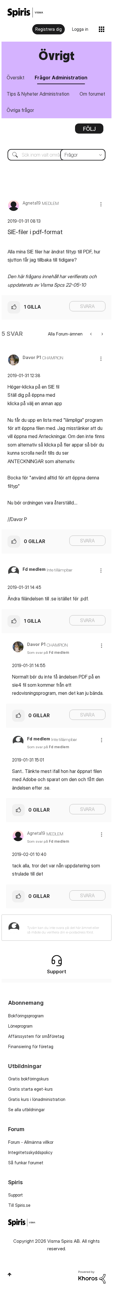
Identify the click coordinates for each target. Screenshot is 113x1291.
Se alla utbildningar (26, 1109)
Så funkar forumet (25, 1162)
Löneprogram (20, 1026)
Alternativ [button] (89, 130)
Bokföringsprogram (26, 1015)
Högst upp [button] (9, 1274)
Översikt (15, 78)
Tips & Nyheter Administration (38, 94)
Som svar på (48, 652)
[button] (101, 204)
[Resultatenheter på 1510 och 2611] (91, 333)
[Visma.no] (25, 12)
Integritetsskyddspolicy (30, 1152)
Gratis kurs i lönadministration (36, 1099)
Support (15, 1194)
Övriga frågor (20, 110)
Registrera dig (48, 29)
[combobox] (56, 155)
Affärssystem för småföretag (36, 1036)
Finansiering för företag (30, 1046)
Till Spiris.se (19, 1205)
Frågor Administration (61, 78)
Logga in (80, 29)
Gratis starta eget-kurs (30, 1089)
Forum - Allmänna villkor (30, 1142)
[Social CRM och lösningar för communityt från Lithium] (91, 1276)
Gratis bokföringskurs (28, 1078)
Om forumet (92, 94)
